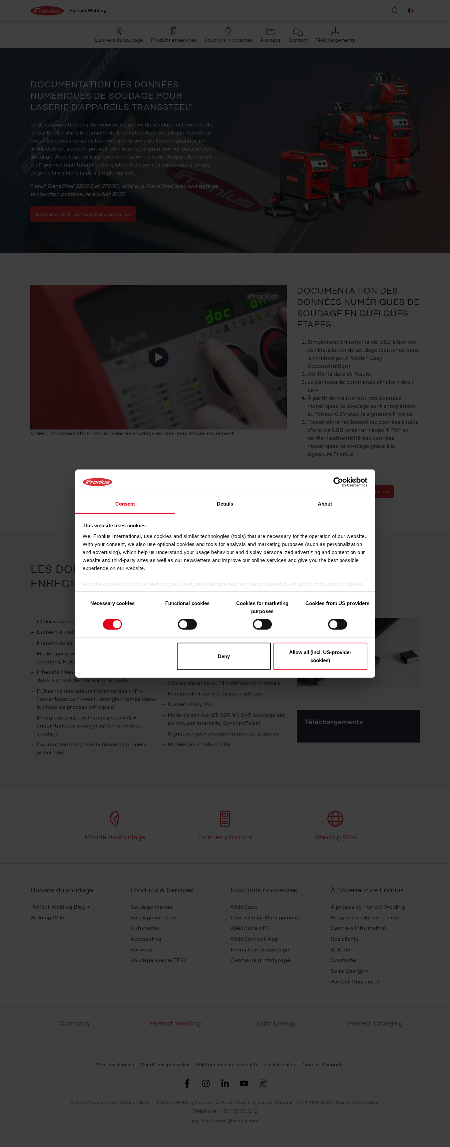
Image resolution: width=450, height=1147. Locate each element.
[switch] (187, 624)
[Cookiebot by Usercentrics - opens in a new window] (338, 482)
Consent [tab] (125, 504)
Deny (224, 656)
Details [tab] (225, 504)
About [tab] (325, 504)
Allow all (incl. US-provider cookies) (320, 656)
